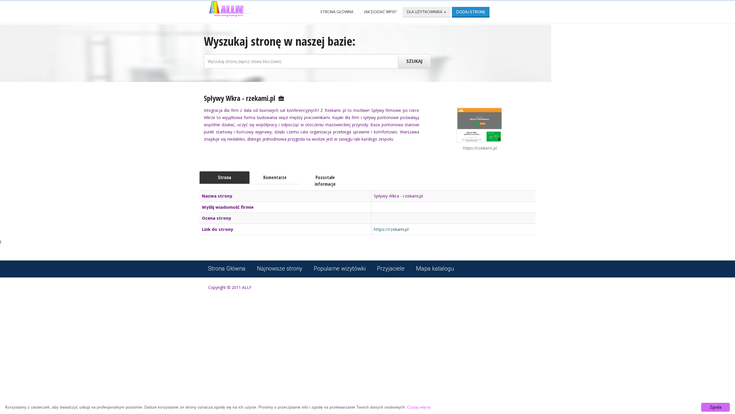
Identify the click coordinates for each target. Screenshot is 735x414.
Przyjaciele (391, 268)
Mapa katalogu (435, 268)
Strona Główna (336, 11)
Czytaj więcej (419, 407)
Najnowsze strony (279, 268)
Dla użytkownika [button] (425, 11)
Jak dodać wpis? (380, 11)
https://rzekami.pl (391, 229)
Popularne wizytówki (339, 268)
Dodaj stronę (470, 11)
